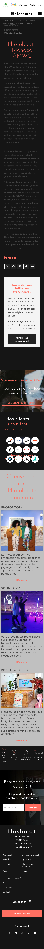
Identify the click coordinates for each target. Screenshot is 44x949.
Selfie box (6, 860)
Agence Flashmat (14, 71)
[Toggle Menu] (40, 13)
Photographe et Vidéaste (29, 865)
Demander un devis (22, 455)
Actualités (14, 20)
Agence (23, 5)
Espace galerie (20, 901)
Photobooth (7, 855)
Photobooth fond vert (14, 33)
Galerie (33, 5)
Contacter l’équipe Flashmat (22, 402)
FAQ (24, 871)
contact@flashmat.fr (22, 847)
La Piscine (7, 864)
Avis (4, 883)
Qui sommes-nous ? (11, 878)
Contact (6, 892)
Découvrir (22, 580)
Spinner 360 (27, 860)
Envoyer (33, 807)
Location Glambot (30, 855)
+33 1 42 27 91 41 (22, 843)
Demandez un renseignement (22, 339)
